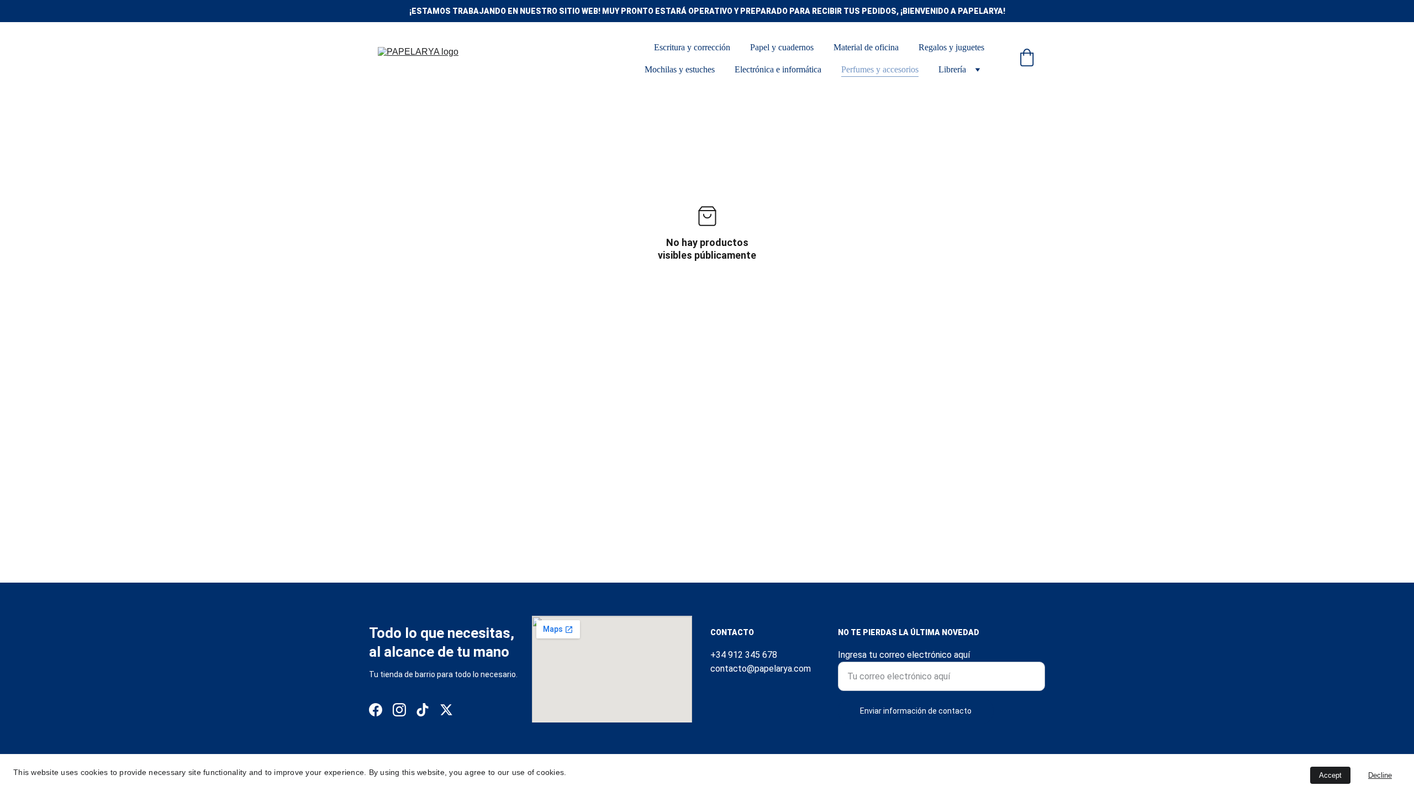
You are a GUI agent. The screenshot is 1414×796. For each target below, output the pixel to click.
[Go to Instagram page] (399, 709)
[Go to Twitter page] (446, 709)
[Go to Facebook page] (375, 709)
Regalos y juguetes (951, 47)
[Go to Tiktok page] (422, 709)
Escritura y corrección (692, 47)
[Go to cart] (1026, 58)
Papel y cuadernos (782, 47)
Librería (952, 69)
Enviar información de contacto (916, 710)
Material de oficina (866, 47)
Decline (1380, 775)
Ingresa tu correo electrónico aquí (904, 655)
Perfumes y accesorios (880, 69)
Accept (1330, 775)
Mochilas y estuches (680, 69)
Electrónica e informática (778, 69)
